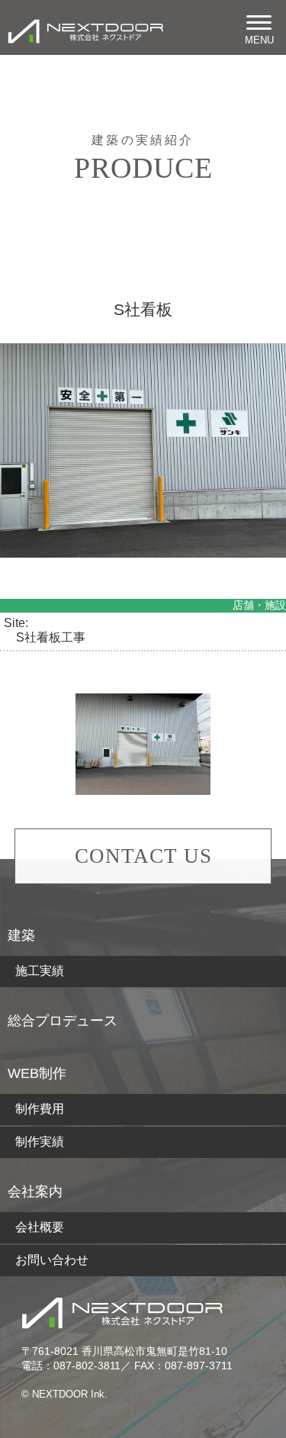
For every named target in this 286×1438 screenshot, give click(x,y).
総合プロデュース (62, 1020)
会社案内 (35, 1191)
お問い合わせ (51, 1259)
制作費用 (39, 1108)
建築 (21, 935)
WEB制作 (37, 1073)
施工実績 (39, 970)
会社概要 (39, 1227)
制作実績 (39, 1141)
